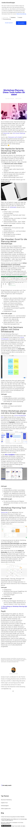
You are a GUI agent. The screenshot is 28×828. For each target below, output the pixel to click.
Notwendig (5, 17)
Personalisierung (7, 19)
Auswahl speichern (9, 22)
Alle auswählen (21, 23)
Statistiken (13, 17)
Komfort (20, 17)
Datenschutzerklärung (21, 13)
